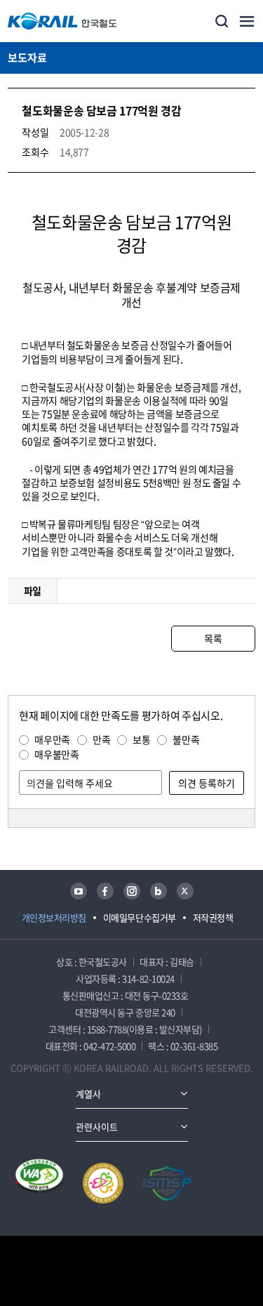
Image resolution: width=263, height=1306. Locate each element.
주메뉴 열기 (246, 21)
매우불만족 (56, 754)
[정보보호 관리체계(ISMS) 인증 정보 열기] (166, 1183)
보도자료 (27, 57)
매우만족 (52, 739)
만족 (101, 739)
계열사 (88, 1093)
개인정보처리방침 (54, 917)
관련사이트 (97, 1126)
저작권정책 (213, 917)
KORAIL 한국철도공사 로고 (62, 21)
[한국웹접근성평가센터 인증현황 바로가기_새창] (39, 1183)
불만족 (186, 739)
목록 (213, 638)
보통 (141, 739)
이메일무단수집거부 (139, 917)
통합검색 (221, 21)
